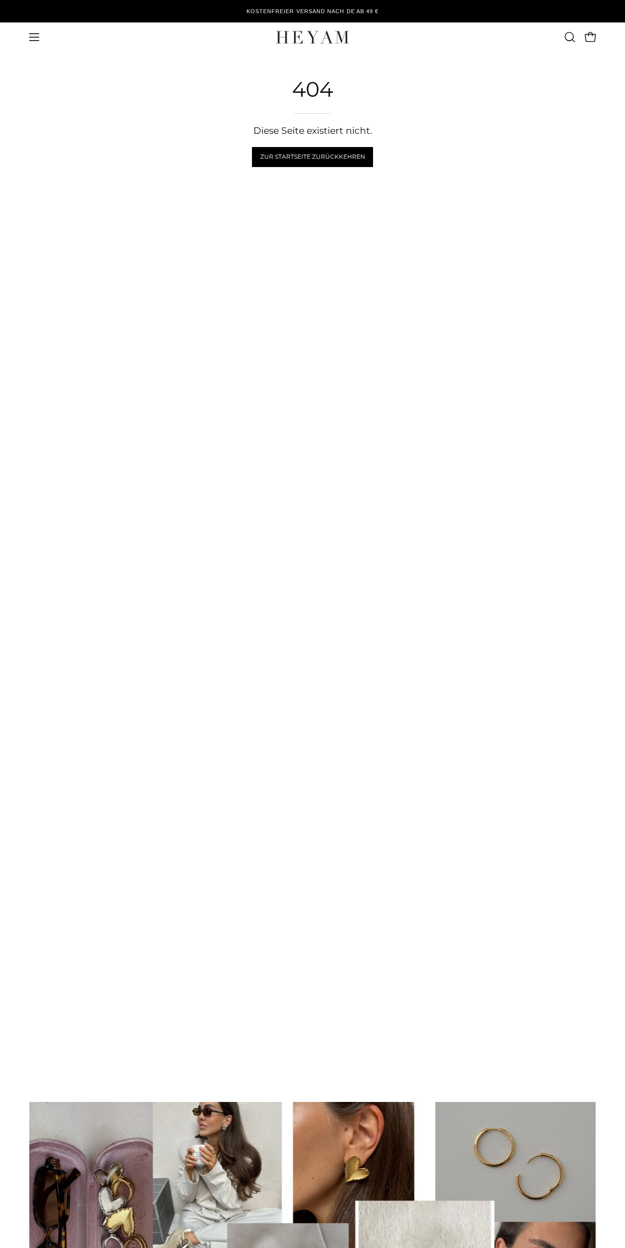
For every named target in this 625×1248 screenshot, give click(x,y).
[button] (570, 37)
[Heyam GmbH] (312, 37)
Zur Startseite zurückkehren (312, 156)
